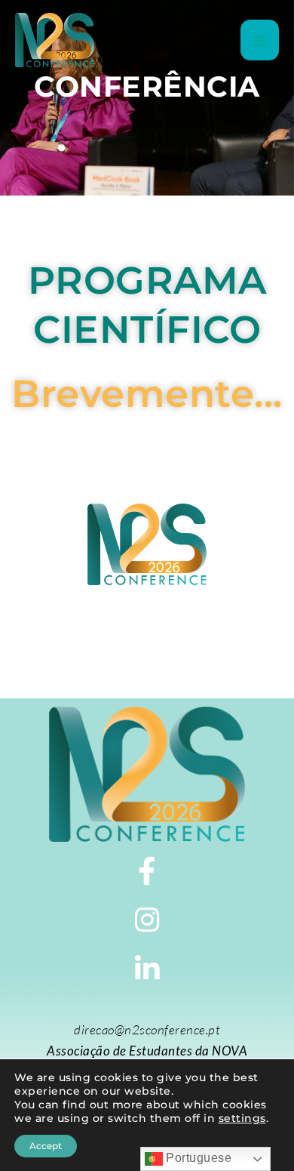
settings (242, 1118)
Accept (45, 1145)
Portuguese (197, 1157)
